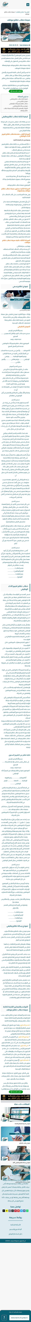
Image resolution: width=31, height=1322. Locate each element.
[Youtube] (18, 1211)
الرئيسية (27, 12)
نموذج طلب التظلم (24, 1143)
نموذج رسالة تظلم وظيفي (20, 106)
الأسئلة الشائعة (15, 1225)
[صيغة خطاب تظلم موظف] (15, 53)
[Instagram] (12, 1211)
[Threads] (4, 1211)
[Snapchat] (7, 1211)
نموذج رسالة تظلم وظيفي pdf (21, 1162)
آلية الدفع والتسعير (15, 1229)
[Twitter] (21, 1211)
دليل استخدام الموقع (15, 1234)
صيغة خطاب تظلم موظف (15, 185)
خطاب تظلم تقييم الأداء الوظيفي (18, 103)
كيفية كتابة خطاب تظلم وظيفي (19, 99)
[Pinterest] (15, 1211)
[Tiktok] (9, 1211)
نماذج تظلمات (20, 12)
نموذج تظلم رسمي (22, 101)
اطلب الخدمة (17, 91)
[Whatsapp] (27, 1211)
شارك (4, 1318)
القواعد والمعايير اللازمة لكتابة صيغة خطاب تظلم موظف (16, 109)
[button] (27, 4)
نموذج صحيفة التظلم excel (22, 1123)
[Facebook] (24, 1211)
